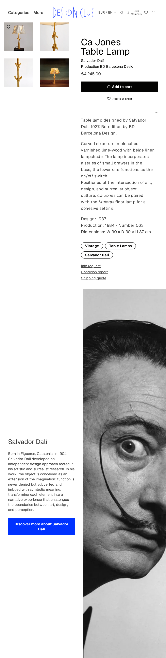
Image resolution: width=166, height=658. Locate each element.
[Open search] (121, 12)
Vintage (92, 246)
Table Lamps (120, 246)
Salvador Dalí (97, 255)
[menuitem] (38, 12)
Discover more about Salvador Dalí (41, 526)
